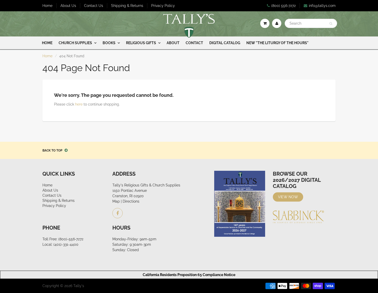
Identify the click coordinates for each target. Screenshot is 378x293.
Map (116, 201)
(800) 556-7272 (283, 6)
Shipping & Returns (127, 6)
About (173, 43)
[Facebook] (117, 213)
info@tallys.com (322, 6)
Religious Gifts (141, 43)
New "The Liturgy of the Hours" (277, 43)
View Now (288, 197)
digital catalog (224, 43)
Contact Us (93, 6)
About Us (68, 6)
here (79, 104)
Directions (131, 201)
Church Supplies (75, 43)
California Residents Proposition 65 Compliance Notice (189, 275)
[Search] (330, 24)
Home (47, 6)
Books (109, 43)
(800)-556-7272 (70, 239)
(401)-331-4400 (65, 244)
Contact (194, 43)
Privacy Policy (163, 6)
